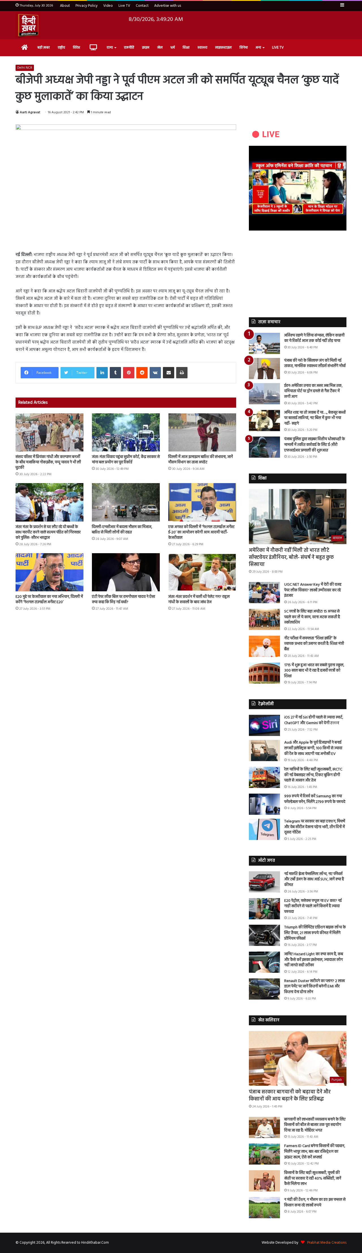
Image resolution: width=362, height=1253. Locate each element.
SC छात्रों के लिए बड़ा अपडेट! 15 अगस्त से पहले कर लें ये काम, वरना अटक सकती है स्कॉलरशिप (312, 617)
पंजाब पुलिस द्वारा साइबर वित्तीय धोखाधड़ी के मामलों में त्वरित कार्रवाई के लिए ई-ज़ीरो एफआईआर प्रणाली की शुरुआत (314, 444)
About (65, 6)
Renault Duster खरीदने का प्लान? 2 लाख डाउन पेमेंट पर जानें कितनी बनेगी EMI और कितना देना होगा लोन (314, 986)
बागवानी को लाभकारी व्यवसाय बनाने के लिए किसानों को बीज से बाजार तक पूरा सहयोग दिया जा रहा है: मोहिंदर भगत (315, 1125)
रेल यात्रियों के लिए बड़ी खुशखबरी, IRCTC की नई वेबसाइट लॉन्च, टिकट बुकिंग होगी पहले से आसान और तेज (313, 775)
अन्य (258, 48)
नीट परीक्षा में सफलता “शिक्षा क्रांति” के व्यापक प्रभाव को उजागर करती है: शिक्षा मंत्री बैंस (314, 644)
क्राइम (145, 48)
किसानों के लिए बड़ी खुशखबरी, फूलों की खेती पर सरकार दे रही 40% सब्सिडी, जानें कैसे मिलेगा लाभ (312, 1178)
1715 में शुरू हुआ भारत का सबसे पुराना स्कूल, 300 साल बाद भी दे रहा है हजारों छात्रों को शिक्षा (314, 670)
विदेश (76, 48)
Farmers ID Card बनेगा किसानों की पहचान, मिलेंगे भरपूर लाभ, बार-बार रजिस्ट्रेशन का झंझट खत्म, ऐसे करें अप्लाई (314, 1151)
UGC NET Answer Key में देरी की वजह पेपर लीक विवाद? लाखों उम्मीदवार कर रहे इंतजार (312, 590)
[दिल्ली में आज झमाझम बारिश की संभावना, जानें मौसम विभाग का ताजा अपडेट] (202, 432)
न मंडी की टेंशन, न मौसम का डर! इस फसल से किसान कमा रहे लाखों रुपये (315, 1202)
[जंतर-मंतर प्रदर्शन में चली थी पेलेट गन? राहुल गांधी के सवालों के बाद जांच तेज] (202, 572)
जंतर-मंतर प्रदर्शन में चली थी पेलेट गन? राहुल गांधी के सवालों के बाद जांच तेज (199, 599)
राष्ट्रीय (61, 48)
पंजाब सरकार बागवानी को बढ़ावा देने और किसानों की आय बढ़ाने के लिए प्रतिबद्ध (290, 1095)
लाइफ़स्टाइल (223, 48)
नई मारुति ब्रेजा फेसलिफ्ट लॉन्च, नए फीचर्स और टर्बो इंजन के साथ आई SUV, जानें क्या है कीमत (314, 879)
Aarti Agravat (30, 112)
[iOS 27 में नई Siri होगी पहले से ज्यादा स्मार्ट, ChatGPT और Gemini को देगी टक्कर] (264, 725)
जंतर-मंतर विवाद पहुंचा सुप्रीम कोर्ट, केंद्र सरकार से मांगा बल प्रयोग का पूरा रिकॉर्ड (126, 460)
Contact (142, 6)
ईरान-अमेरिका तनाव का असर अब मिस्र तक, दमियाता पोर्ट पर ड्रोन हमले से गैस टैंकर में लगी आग (313, 391)
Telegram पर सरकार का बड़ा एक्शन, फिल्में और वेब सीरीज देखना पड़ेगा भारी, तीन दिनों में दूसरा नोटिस (314, 827)
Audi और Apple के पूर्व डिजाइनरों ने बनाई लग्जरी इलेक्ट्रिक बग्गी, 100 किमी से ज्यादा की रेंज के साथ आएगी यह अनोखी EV (313, 748)
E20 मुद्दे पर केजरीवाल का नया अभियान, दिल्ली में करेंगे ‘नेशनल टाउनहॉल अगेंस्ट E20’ (49, 599)
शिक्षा (186, 48)
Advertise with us (167, 6)
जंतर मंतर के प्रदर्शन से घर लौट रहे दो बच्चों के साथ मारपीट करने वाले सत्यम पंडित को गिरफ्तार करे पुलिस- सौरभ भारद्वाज (48, 532)
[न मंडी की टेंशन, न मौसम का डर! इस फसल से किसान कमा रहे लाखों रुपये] (264, 1207)
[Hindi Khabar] (28, 25)
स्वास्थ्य (202, 48)
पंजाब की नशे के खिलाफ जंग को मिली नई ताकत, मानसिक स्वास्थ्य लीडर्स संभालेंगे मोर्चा (315, 363)
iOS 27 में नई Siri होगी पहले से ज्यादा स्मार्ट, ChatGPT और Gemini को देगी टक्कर (313, 720)
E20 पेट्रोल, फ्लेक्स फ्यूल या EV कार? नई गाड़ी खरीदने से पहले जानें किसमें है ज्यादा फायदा (313, 906)
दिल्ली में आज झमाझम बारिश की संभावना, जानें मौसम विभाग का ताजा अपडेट (200, 460)
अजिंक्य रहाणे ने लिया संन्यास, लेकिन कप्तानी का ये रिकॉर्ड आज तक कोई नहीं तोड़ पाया (314, 338)
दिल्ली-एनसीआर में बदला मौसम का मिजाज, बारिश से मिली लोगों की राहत (122, 530)
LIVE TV (278, 48)
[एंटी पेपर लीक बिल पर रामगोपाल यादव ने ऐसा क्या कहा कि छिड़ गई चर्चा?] (126, 572)
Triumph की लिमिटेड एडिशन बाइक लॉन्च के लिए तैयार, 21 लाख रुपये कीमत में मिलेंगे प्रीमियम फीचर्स (315, 933)
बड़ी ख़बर (43, 48)
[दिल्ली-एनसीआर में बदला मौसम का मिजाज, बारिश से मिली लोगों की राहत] (126, 502)
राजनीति (129, 48)
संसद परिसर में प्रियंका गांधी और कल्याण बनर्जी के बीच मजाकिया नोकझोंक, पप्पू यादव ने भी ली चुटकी (48, 462)
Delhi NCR (24, 68)
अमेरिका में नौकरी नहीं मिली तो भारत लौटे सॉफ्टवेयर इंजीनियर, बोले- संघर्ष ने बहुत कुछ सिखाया (291, 557)
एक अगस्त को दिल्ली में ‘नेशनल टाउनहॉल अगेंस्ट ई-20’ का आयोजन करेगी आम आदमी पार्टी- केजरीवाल (201, 532)
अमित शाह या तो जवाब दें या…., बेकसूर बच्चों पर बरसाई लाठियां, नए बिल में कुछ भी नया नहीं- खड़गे (315, 418)
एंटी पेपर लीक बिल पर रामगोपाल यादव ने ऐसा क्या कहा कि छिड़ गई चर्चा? (123, 599)
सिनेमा (244, 48)
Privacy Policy (87, 6)
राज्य (110, 48)
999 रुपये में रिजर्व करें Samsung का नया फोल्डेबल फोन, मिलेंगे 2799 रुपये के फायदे (314, 799)
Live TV (124, 6)
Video (108, 6)
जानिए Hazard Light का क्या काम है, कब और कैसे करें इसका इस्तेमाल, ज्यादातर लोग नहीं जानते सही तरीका (313, 959)
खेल (160, 48)
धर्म (173, 48)
